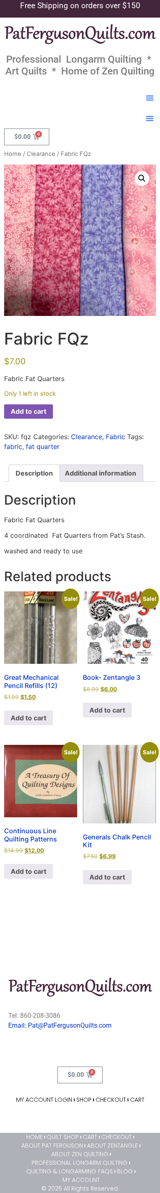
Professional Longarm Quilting (80, 1163)
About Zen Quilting (79, 1154)
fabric (13, 446)
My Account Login (44, 1100)
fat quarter (42, 446)
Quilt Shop (63, 1137)
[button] (150, 98)
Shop (83, 1100)
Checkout (111, 1100)
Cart (137, 1100)
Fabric (115, 437)
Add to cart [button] (28, 718)
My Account (81, 1180)
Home (12, 154)
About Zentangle (112, 1145)
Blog (125, 1171)
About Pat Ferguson (52, 1145)
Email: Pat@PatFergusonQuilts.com (60, 1025)
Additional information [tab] (100, 473)
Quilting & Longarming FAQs (69, 1171)
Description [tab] (34, 473)
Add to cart (28, 411)
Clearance (41, 154)
